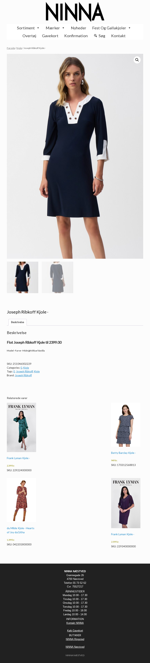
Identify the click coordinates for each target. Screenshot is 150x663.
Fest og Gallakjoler (109, 27)
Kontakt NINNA (75, 623)
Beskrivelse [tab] (17, 322)
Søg (102, 35)
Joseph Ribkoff (24, 371)
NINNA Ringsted (75, 639)
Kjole (19, 48)
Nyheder (78, 27)
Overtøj (29, 35)
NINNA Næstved (75, 646)
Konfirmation (76, 35)
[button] (137, 59)
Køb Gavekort (75, 630)
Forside (11, 48)
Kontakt (118, 35)
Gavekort (50, 35)
